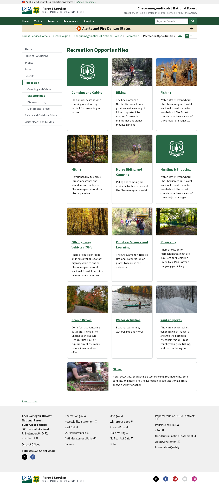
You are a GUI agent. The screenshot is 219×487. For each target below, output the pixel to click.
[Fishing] (176, 72)
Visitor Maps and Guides (39, 122)
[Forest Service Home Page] (36, 10)
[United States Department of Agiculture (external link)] (27, 10)
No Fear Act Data (120, 438)
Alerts (28, 49)
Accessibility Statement (79, 422)
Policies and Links (166, 425)
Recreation (32, 83)
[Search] (193, 21)
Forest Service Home (134, 13)
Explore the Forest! (38, 108)
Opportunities (36, 95)
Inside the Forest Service (161, 13)
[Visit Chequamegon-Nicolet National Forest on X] (24, 457)
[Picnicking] (176, 221)
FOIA (113, 444)
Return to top (30, 401)
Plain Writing (117, 433)
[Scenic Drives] (87, 299)
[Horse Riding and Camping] (132, 149)
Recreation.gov (74, 416)
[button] (180, 35)
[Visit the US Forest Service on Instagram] (194, 479)
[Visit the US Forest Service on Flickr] (185, 479)
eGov (158, 430)
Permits (29, 76)
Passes (29, 69)
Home (25, 21)
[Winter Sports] (176, 299)
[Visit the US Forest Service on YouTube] (175, 479)
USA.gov (115, 416)
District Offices (31, 444)
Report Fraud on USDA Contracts (175, 416)
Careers (69, 444)
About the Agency (187, 13)
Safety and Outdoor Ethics (41, 115)
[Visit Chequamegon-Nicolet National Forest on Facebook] (33, 457)
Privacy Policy (118, 427)
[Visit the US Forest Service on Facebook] (165, 479)
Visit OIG (70, 427)
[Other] (87, 376)
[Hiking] (87, 149)
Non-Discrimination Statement (174, 436)
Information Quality (167, 447)
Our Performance (75, 433)
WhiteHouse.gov (120, 422)
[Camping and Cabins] (87, 72)
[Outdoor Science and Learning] (132, 221)
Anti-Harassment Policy (79, 438)
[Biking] (132, 72)
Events (29, 63)
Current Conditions (36, 56)
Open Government (166, 442)
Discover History (37, 102)
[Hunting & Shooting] (176, 149)
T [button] (187, 36)
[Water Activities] (132, 299)
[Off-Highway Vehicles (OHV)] (87, 221)
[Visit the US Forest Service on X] (156, 479)
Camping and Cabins (39, 89)
